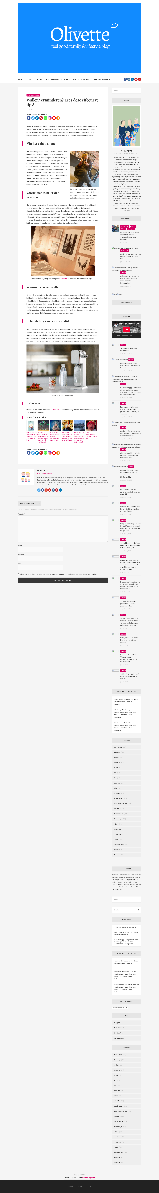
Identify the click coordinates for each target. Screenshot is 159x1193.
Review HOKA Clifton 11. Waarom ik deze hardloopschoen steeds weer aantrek (129, 658)
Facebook (55, 410)
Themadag (117, 834)
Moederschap (70, 79)
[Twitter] (33, 118)
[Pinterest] (136, 79)
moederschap (118, 798)
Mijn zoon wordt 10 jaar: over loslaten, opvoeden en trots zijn (130, 365)
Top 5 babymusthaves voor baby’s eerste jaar (91, 435)
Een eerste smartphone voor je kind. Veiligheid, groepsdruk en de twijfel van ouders (129, 410)
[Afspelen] (115, 335)
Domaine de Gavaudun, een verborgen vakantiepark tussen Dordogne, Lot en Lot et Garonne (130, 585)
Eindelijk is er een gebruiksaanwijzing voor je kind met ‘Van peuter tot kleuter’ (31, 436)
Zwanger (117, 855)
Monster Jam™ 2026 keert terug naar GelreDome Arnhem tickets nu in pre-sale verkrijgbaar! (43, 437)
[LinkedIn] (132, 79)
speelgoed (131, 229)
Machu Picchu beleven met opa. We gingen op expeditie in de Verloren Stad (130, 433)
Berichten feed (119, 1028)
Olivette (42, 471)
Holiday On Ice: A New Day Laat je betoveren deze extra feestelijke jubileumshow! (130, 279)
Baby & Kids (124, 226)
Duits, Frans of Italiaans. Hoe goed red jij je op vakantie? (129, 640)
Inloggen (117, 1023)
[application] (126, 329)
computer (117, 762)
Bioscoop (117, 752)
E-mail (21, 555)
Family (21, 79)
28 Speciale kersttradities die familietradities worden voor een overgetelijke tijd (67, 436)
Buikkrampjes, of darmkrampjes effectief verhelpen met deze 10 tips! (55, 436)
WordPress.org (119, 1038)
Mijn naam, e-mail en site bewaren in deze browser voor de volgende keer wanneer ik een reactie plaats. (59, 574)
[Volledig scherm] (138, 335)
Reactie (21, 514)
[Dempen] (135, 335)
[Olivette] (79, 38)
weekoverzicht (119, 844)
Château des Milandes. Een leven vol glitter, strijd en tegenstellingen (130, 509)
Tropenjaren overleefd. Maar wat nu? (128, 349)
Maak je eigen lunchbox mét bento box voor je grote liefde (130, 256)
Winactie (85, 79)
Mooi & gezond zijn (33, 95)
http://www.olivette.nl (44, 473)
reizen (116, 824)
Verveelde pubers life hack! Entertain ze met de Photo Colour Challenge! (130, 545)
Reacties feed (118, 1033)
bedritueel (63, 279)
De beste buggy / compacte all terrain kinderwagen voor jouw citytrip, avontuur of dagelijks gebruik (130, 391)
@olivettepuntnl (88, 1178)
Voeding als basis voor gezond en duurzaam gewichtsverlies (128, 603)
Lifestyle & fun (35, 79)
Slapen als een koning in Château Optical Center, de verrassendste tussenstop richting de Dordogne (130, 621)
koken (116, 788)
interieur (117, 783)
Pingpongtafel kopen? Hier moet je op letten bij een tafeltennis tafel (130, 455)
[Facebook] (125, 79)
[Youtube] (139, 79)
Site (19, 564)
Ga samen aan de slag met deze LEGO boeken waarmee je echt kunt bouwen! (129, 235)
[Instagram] (128, 79)
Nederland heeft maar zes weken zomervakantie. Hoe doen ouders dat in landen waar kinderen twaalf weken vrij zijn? (130, 564)
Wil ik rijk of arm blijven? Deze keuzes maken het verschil (129, 676)
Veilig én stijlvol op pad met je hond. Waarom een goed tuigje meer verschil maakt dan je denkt (130, 527)
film (115, 773)
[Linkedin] (37, 118)
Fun (115, 778)
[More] (58, 118)
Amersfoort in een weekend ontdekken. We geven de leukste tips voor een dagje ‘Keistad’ (79, 437)
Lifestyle (117, 793)
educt (116, 767)
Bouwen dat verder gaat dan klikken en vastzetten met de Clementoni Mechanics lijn (129, 473)
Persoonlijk (118, 819)
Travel (116, 839)
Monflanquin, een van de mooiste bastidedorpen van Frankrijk (130, 492)
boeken (132, 226)
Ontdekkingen (52, 79)
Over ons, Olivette (101, 79)
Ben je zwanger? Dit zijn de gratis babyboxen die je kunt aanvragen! (126, 701)
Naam (20, 546)
